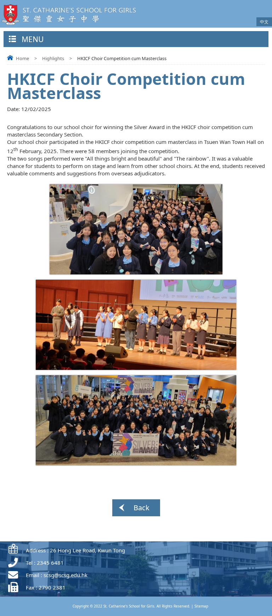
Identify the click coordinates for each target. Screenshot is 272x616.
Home (22, 58)
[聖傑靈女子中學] (71, 25)
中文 (264, 22)
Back (141, 507)
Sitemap (201, 606)
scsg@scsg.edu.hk (65, 575)
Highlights (53, 58)
